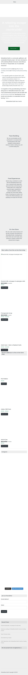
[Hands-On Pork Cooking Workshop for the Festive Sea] (14, 491)
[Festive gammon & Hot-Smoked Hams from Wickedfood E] (14, 564)
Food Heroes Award (7, 94)
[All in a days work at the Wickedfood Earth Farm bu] (14, 506)
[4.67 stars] (4, 283)
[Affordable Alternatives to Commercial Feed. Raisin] (14, 521)
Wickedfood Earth (5, 68)
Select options (4, 287)
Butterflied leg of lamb (6, 637)
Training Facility (16, 70)
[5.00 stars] (4, 315)
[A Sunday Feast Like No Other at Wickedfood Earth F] (14, 579)
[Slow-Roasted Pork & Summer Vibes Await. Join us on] (14, 477)
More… (22, 85)
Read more (4, 383)
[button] (4, 441)
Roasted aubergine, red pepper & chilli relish (11, 625)
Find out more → (14, 48)
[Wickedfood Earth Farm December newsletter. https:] (14, 462)
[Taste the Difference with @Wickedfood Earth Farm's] (14, 550)
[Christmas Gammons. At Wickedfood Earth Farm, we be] (14, 535)
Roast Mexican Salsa (5, 634)
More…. (19, 79)
